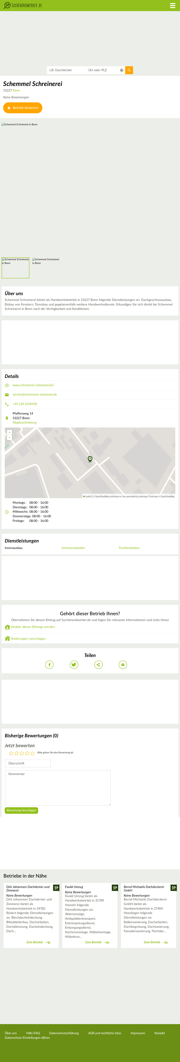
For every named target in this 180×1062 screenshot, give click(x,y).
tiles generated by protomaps (135, 496)
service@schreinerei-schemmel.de (35, 394)
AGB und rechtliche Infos (104, 1033)
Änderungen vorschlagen (28, 638)
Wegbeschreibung (25, 422)
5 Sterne (32, 753)
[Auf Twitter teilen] (74, 665)
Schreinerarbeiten (73, 548)
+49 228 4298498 (25, 404)
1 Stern (11, 753)
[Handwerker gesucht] (67, 5)
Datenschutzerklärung (64, 1033)
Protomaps (153, 496)
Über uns (11, 1033)
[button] (90, 459)
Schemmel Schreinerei (32, 84)
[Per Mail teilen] (123, 665)
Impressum (138, 1033)
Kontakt (160, 1033)
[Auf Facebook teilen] (49, 665)
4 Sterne (27, 753)
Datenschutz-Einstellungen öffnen (27, 1037)
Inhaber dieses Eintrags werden (33, 627)
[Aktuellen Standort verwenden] (122, 70)
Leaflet (88, 496)
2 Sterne (16, 753)
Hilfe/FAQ (33, 1033)
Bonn (16, 90)
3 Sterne (22, 753)
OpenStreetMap (167, 496)
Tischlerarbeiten (129, 548)
